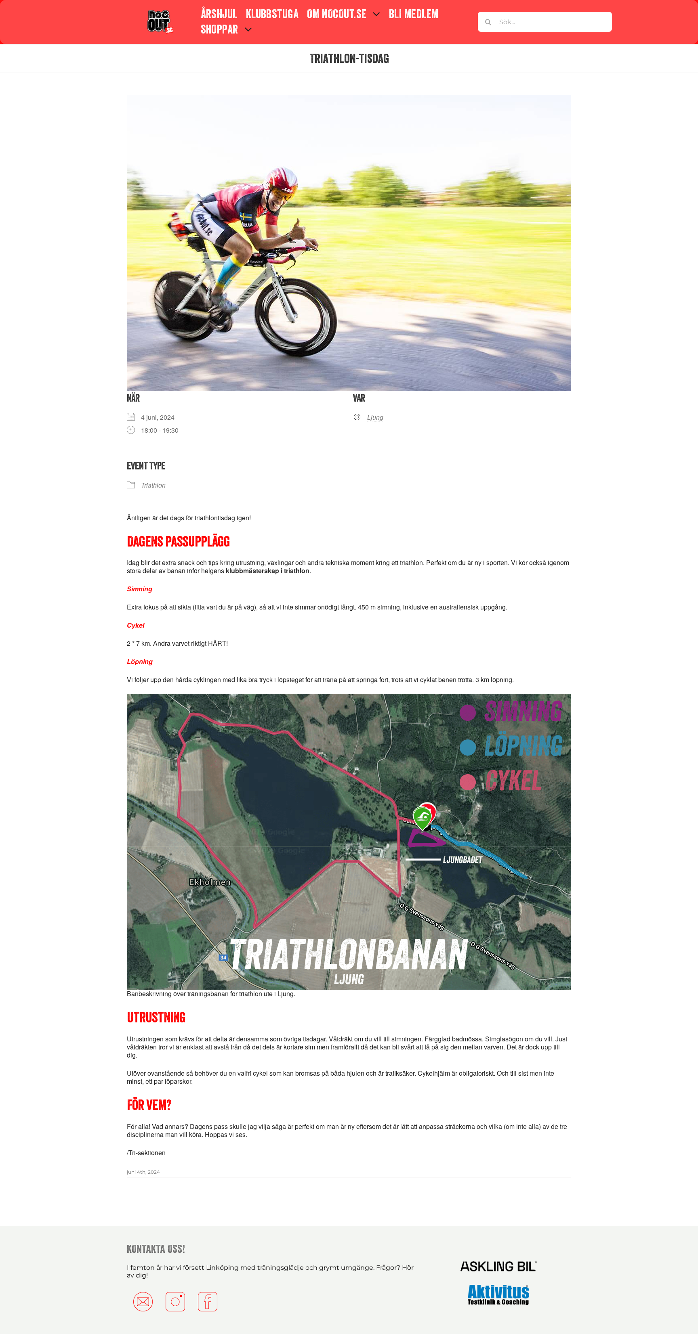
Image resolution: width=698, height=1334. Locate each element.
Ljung (375, 417)
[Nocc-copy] (159, 11)
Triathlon (153, 485)
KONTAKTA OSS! (156, 1249)
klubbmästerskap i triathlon (267, 570)
